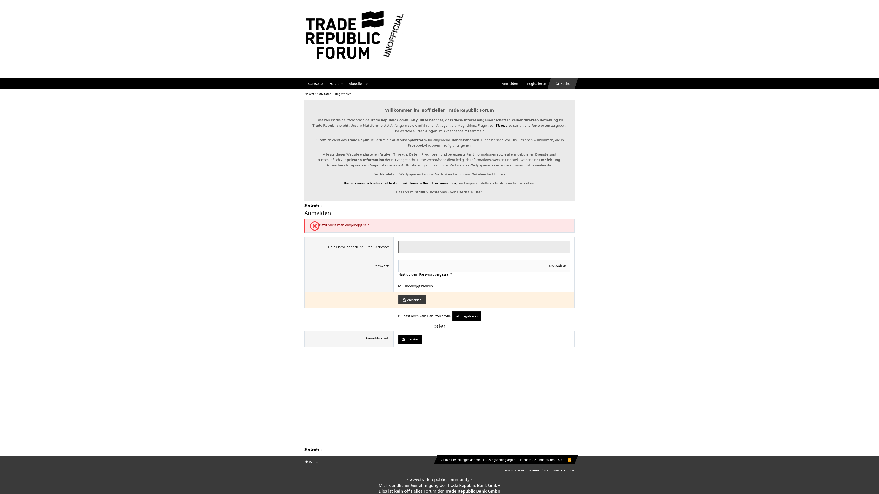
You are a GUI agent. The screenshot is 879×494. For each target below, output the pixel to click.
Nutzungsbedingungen (499, 460)
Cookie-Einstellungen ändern (460, 460)
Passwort (381, 265)
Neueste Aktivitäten (317, 94)
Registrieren (343, 94)
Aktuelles (356, 83)
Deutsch (314, 462)
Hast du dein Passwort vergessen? (425, 274)
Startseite (315, 83)
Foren (334, 83)
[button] (342, 83)
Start (561, 460)
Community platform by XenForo (538, 470)
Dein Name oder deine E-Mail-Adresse (358, 246)
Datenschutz (527, 460)
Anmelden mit (377, 338)
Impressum (547, 460)
